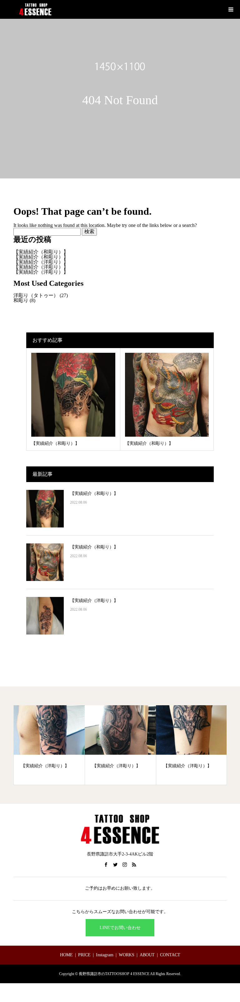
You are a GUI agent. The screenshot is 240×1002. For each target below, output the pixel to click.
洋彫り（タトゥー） (35, 295)
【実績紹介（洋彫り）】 (40, 262)
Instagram (104, 955)
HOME (66, 955)
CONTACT (170, 955)
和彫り (20, 300)
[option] (49, 745)
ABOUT (147, 955)
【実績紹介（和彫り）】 (40, 251)
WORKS (126, 955)
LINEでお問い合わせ (120, 927)
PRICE (84, 955)
